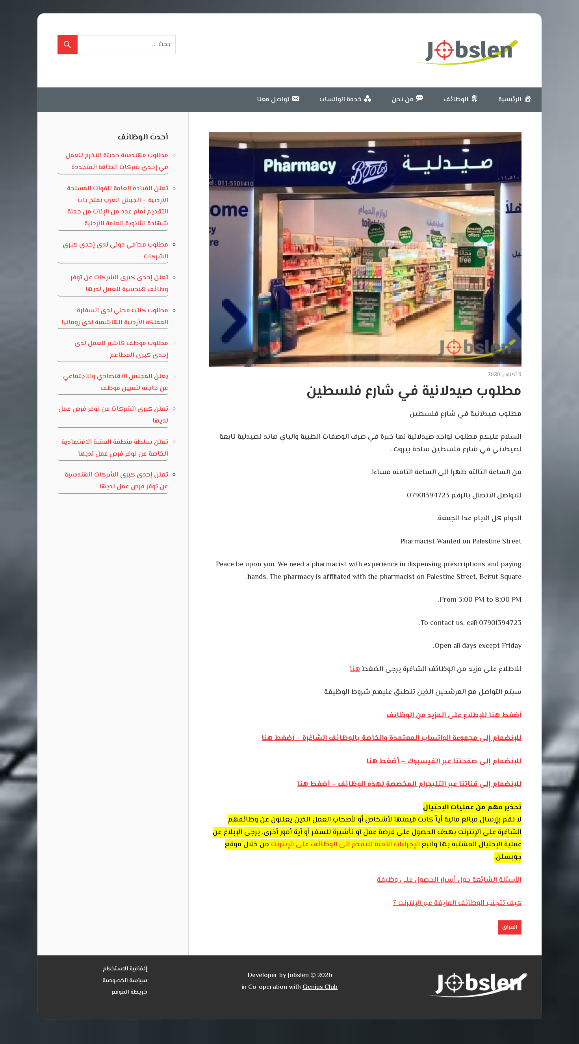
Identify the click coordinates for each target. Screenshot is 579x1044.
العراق (509, 927)
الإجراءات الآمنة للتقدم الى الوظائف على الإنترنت (345, 844)
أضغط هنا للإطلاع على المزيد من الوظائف (453, 715)
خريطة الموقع (129, 992)
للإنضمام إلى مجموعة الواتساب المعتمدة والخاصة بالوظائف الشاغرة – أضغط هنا (391, 738)
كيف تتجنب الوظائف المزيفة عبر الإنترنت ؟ (457, 903)
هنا (355, 669)
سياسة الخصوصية (124, 980)
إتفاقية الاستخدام (125, 969)
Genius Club (320, 987)
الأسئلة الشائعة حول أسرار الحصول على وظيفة (449, 880)
